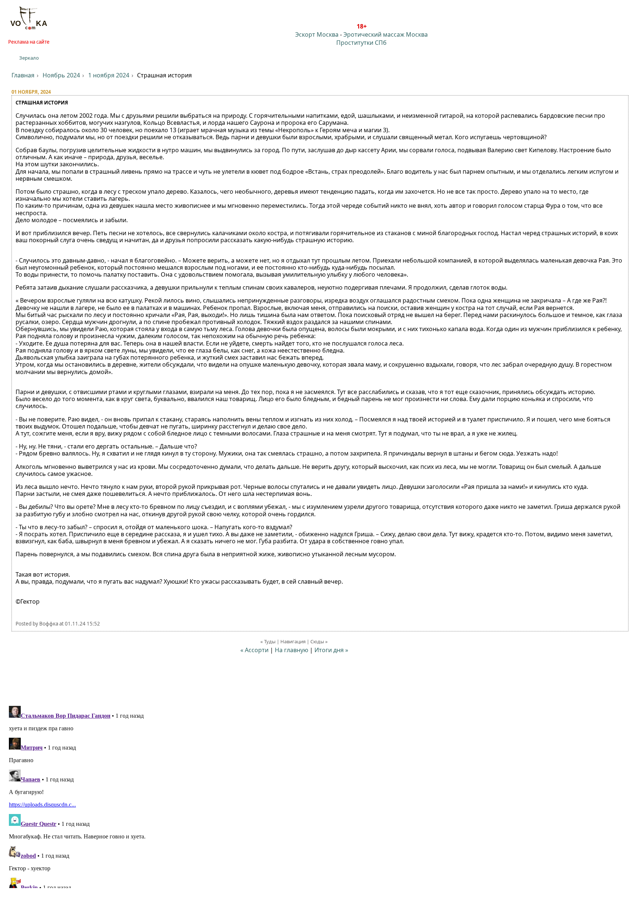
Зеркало (29, 57)
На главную (291, 650)
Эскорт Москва (317, 34)
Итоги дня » (331, 650)
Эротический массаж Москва (385, 34)
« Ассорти (254, 650)
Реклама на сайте (29, 42)
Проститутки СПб (361, 43)
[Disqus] (320, 795)
